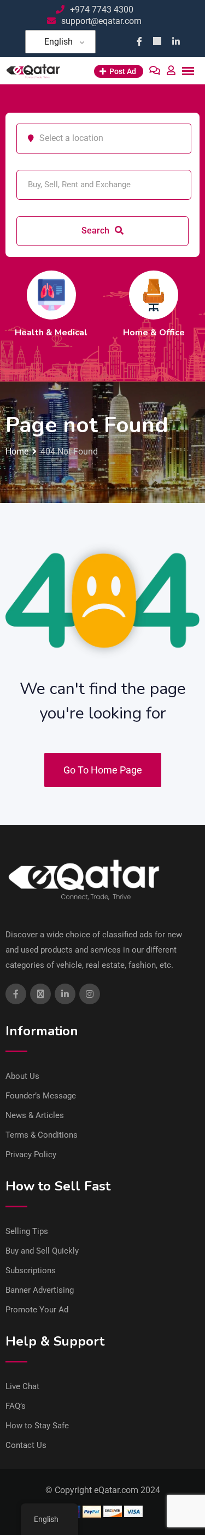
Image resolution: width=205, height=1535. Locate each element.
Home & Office (154, 333)
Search (96, 230)
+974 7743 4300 (101, 9)
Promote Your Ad (36, 1310)
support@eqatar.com (101, 21)
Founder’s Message (40, 1096)
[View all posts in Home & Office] (153, 295)
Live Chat (22, 1386)
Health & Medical (51, 333)
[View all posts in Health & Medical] (51, 295)
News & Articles (34, 1115)
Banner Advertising (39, 1290)
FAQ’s (15, 1406)
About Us (22, 1076)
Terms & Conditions (41, 1135)
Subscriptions (30, 1270)
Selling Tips (26, 1231)
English (58, 41)
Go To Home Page (102, 770)
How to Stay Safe (37, 1425)
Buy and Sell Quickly (42, 1251)
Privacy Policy (30, 1154)
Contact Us (25, 1445)
